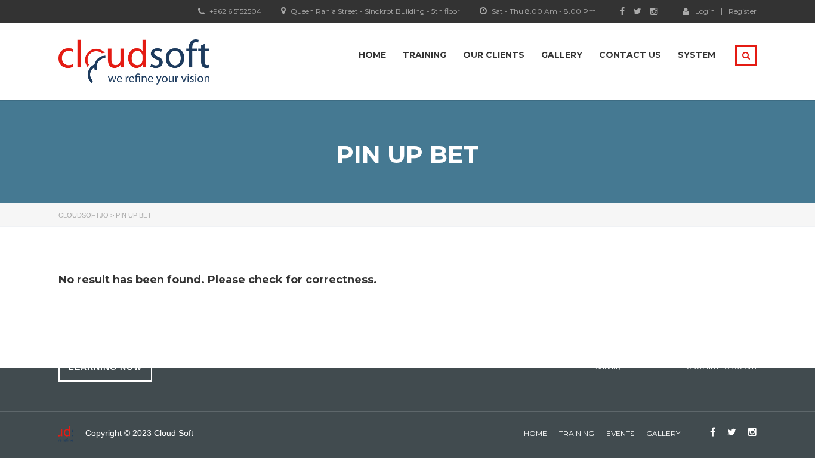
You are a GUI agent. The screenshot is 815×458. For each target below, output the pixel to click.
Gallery (561, 54)
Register (742, 11)
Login (705, 11)
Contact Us (630, 54)
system (696, 54)
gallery (663, 433)
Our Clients (493, 54)
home (535, 433)
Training (424, 54)
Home (372, 54)
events (620, 433)
